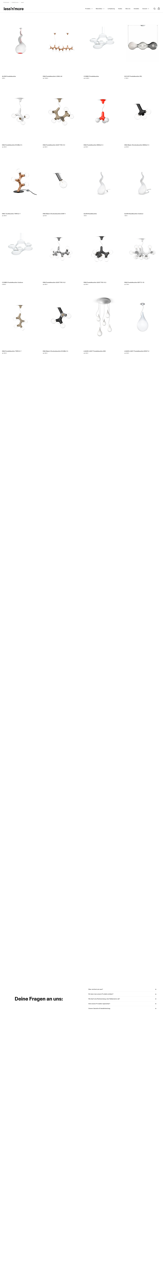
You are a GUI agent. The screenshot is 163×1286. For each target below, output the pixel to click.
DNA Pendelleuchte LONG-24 (61, 46)
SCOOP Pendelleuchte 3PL (142, 46)
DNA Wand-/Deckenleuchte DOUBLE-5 (61, 321)
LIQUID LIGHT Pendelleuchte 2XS (102, 321)
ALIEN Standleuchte (102, 184)
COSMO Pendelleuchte (102, 46)
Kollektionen (15, 2)
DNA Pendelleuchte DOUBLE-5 (20, 115)
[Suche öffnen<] (154, 9)
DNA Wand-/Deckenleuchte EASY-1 (61, 184)
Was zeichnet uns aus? (95, 989)
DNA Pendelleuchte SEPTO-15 (142, 253)
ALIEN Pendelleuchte (20, 46)
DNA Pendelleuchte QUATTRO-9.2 (61, 253)
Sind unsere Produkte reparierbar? (99, 1003)
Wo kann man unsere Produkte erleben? (100, 994)
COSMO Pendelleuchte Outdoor (20, 253)
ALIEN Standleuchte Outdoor (142, 184)
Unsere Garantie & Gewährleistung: (99, 1008)
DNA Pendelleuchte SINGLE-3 (102, 115)
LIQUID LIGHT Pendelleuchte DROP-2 (142, 321)
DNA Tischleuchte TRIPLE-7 (20, 184)
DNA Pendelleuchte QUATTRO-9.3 (102, 253)
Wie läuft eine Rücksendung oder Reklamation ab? (104, 999)
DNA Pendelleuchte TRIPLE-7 (20, 321)
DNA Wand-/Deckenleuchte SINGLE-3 (142, 115)
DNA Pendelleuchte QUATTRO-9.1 (61, 115)
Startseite (6, 2)
